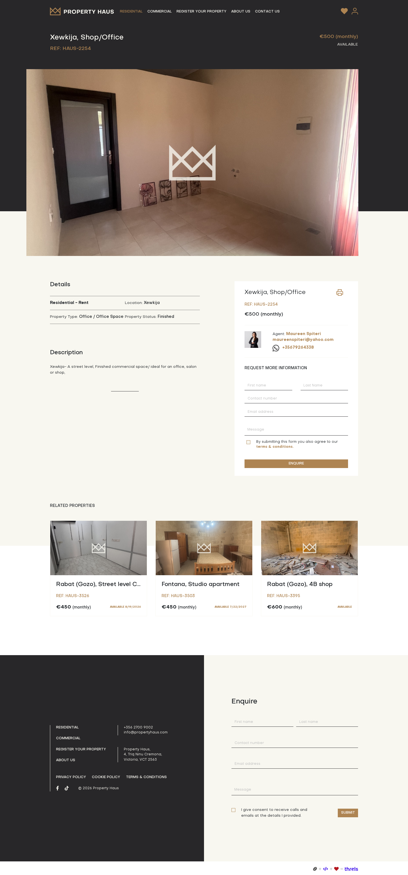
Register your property (81, 749)
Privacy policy (71, 777)
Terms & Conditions (146, 777)
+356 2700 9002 (138, 727)
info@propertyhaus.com (146, 732)
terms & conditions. (274, 447)
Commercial (68, 738)
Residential (67, 727)
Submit (348, 812)
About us (65, 760)
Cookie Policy (106, 777)
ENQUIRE (296, 463)
